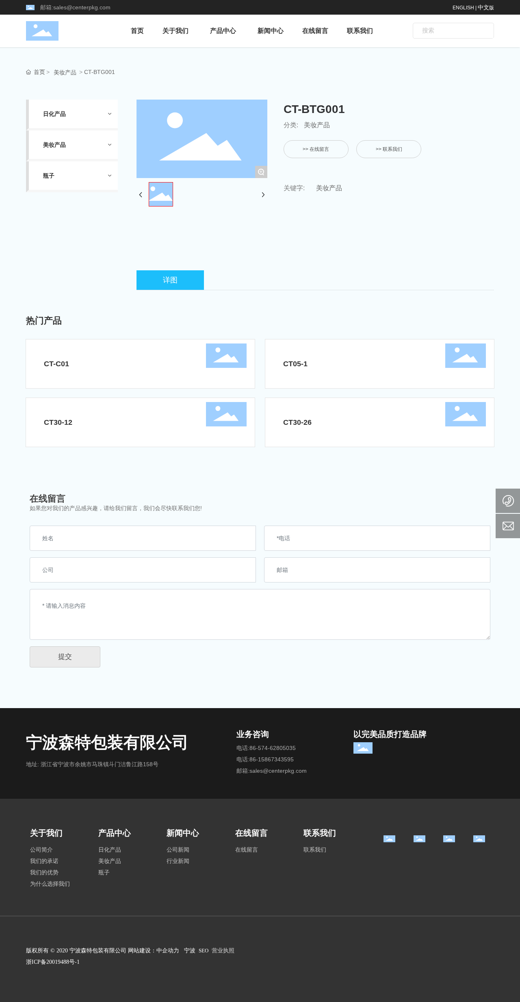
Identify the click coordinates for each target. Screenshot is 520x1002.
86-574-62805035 (272, 748)
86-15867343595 (271, 759)
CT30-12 (58, 422)
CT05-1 (295, 364)
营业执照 (223, 951)
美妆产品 (65, 72)
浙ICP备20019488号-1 (53, 962)
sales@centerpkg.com (81, 7)
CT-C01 (56, 364)
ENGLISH (463, 8)
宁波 (189, 951)
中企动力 (167, 951)
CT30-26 (297, 422)
